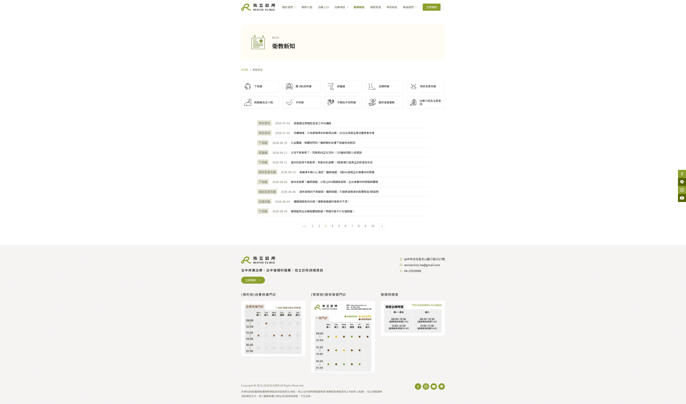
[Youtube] (682, 198)
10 (372, 226)
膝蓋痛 (263, 152)
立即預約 (431, 7)
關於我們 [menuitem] (287, 7)
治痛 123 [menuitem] (323, 7)
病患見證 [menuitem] (375, 7)
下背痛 (263, 143)
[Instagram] (682, 190)
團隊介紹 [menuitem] (307, 7)
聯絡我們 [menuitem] (408, 7)
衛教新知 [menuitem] (359, 7)
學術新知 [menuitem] (392, 7)
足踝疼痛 (264, 201)
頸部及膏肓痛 (267, 172)
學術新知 (264, 123)
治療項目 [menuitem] (339, 7)
